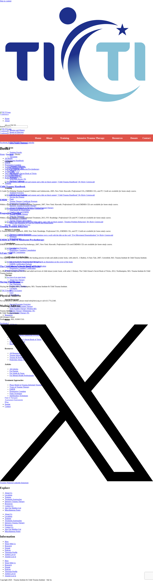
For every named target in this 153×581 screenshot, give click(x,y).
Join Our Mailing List (13, 508)
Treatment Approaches (13, 499)
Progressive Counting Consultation (23, 250)
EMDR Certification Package (21, 264)
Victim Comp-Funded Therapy (21, 306)
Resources (10, 154)
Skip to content (5, 1)
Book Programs (11, 178)
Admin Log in (10, 554)
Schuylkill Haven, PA (18, 179)
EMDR (7, 163)
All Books (9, 158)
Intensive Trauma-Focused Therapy (23, 206)
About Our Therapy (17, 280)
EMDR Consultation (17, 252)
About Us (8, 493)
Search (2, 127)
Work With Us (10, 544)
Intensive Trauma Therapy (15, 502)
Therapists (13, 157)
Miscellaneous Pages (12, 510)
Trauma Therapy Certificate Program (23, 201)
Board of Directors (17, 132)
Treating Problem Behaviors (15, 167)
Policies (8, 550)
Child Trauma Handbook (14, 161)
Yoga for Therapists (17, 216)
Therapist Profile (11, 552)
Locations (13, 288)
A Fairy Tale (9, 171)
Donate (7, 548)
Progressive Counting (13, 165)
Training (8, 497)
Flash (12, 199)
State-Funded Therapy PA (19, 313)
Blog (6, 542)
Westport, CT (15, 170)
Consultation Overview (18, 248)
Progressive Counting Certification (23, 268)
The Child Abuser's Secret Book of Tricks (20, 266)
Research (8, 546)
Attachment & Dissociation (20, 210)
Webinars (13, 237)
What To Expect (16, 291)
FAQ (11, 293)
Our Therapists (15, 284)
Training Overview (17, 193)
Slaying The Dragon (12, 176)
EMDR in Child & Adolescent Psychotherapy (22, 169)
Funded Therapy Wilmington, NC (22, 311)
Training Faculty (16, 152)
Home (2, 154)
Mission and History (17, 130)
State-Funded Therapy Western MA (23, 309)
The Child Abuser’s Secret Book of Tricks (21, 173)
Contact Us (9, 506)
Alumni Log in (10, 557)
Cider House (55, 580)
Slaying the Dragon (17, 197)
